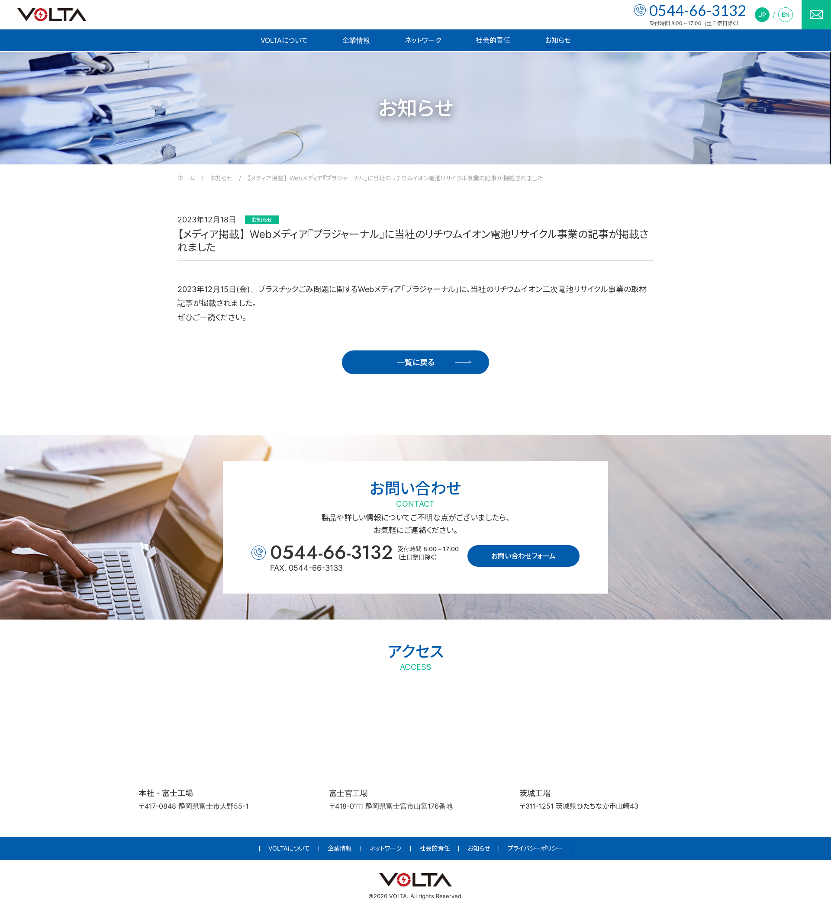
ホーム (186, 178)
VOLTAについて (284, 40)
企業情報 (356, 40)
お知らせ (558, 40)
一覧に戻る (416, 362)
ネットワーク (423, 40)
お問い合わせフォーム (523, 556)
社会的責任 (493, 40)
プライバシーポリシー (535, 848)
